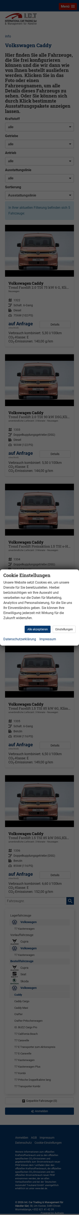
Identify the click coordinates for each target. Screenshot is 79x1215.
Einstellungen (64, 629)
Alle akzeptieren (37, 629)
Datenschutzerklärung (19, 639)
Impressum (47, 639)
